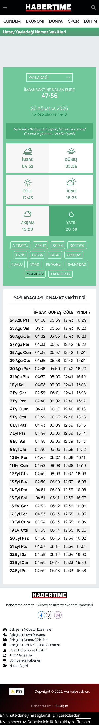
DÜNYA (55, 21)
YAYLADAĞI (35, 273)
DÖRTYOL (77, 245)
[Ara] (93, 7)
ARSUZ (40, 245)
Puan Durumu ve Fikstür (28, 650)
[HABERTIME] (48, 7)
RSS (18, 691)
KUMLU (17, 264)
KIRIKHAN (74, 255)
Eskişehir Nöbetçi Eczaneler (30, 629)
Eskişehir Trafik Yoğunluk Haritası (34, 644)
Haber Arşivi (18, 665)
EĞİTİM (90, 21)
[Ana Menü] (5, 7)
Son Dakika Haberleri (25, 660)
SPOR (73, 21)
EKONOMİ (35, 21)
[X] (49, 615)
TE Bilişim (61, 706)
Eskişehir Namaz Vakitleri (28, 639)
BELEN (58, 245)
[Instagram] (58, 615)
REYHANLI (53, 264)
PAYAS (34, 264)
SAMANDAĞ (77, 264)
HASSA (37, 255)
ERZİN (20, 255)
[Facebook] (41, 615)
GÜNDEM (11, 21)
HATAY (55, 255)
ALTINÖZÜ (20, 245)
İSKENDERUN (60, 273)
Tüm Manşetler (21, 655)
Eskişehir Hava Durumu (27, 634)
